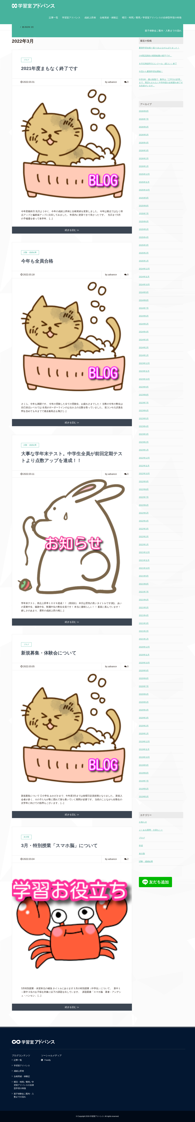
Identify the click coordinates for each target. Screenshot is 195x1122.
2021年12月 (144, 552)
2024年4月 (144, 332)
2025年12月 (144, 174)
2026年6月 (144, 127)
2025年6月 (144, 221)
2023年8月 (144, 395)
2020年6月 (144, 694)
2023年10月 (144, 379)
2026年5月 (144, 135)
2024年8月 (144, 300)
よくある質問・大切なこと (151, 830)
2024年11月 (144, 277)
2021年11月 (144, 560)
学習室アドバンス (71, 17)
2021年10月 (144, 568)
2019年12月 (144, 741)
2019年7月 (144, 781)
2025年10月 (144, 190)
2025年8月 (144, 206)
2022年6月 (144, 505)
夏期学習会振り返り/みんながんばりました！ (159, 48)
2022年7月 (144, 497)
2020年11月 (144, 655)
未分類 (142, 853)
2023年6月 (144, 410)
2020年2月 (144, 726)
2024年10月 (144, 284)
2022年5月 (144, 513)
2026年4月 (144, 143)
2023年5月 (144, 418)
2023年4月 (144, 426)
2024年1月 (144, 355)
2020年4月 (144, 710)
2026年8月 (144, 111)
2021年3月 (144, 623)
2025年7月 (144, 213)
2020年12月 (144, 647)
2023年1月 (144, 450)
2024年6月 (144, 316)
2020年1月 (144, 733)
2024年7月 (144, 308)
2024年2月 (144, 347)
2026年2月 (144, 158)
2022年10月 (144, 473)
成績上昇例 (90, 17)
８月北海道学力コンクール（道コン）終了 (158, 63)
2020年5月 (144, 702)
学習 (141, 845)
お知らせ (143, 822)
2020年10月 (144, 663)
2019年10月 (144, 757)
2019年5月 (144, 796)
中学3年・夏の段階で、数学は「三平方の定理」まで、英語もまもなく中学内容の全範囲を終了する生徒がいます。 (161, 82)
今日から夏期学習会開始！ (151, 71)
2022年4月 (144, 521)
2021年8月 (144, 584)
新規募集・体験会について (49, 652)
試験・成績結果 (146, 861)
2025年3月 (144, 245)
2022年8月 (144, 489)
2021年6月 (144, 600)
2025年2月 (144, 253)
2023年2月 (144, 442)
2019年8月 (144, 773)
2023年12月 (144, 363)
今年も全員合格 (37, 261)
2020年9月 (144, 670)
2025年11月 (144, 182)
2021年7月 (144, 592)
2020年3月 (144, 718)
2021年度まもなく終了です (49, 68)
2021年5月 (144, 607)
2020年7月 (144, 686)
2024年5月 (144, 324)
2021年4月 (144, 615)
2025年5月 (144, 229)
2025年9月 (144, 198)
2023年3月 (144, 434)
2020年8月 (144, 678)
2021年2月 (144, 631)
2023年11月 (144, 371)
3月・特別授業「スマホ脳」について (59, 845)
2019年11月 (144, 749)
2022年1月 (144, 544)
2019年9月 (144, 765)
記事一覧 (53, 17)
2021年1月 (144, 639)
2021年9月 (144, 576)
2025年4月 (144, 237)
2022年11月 (144, 466)
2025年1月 (144, 261)
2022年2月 (144, 536)
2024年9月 (144, 292)
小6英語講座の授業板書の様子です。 (155, 55)
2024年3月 (144, 340)
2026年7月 (144, 119)
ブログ (142, 838)
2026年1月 (144, 166)
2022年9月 (144, 481)
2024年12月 (144, 269)
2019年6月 (144, 789)
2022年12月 (144, 458)
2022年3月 (144, 529)
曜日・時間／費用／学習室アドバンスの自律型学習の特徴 (151, 17)
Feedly (48, 1060)
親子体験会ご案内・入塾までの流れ (163, 30)
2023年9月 (144, 387)
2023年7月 (144, 403)
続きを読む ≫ (72, 230)
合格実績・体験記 (109, 17)
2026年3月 (144, 150)
